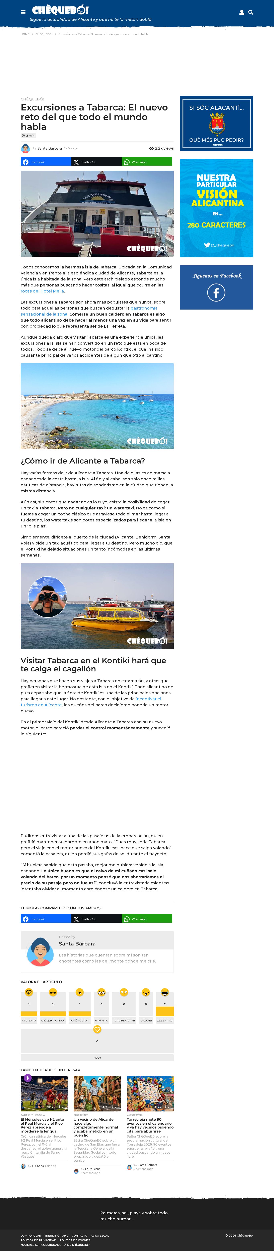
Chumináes (81, 1115)
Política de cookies (75, 1240)
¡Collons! (146, 1020)
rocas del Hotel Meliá (42, 291)
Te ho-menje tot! (124, 1020)
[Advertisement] (137, 66)
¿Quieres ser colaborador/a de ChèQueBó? (55, 1244)
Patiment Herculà (33, 1115)
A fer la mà (29, 1020)
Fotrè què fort (80, 1020)
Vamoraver (134, 1115)
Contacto (79, 1235)
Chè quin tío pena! (53, 1020)
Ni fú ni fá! (101, 1020)
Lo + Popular (31, 1235)
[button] (23, 12)
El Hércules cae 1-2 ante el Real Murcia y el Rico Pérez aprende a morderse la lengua (42, 1125)
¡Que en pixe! (165, 1020)
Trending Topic (56, 1235)
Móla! (97, 1057)
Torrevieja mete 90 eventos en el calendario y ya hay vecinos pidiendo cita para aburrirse (150, 1125)
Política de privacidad (38, 1240)
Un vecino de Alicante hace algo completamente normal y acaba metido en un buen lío (96, 1127)
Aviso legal (100, 1235)
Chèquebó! (32, 99)
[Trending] (28, 1078)
